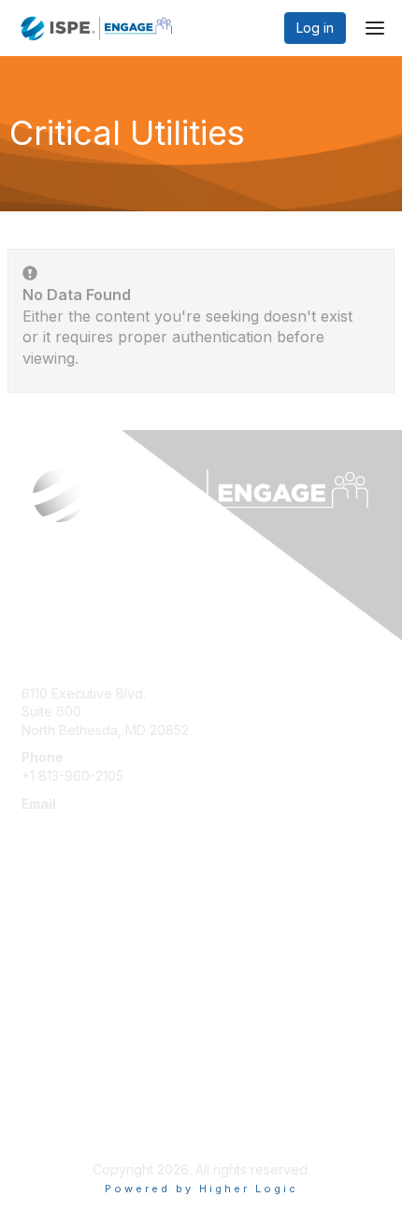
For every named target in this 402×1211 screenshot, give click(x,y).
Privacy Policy (65, 1105)
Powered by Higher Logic (201, 1188)
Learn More (57, 963)
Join (35, 945)
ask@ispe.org (64, 821)
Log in (315, 28)
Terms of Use (63, 1123)
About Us (50, 1086)
